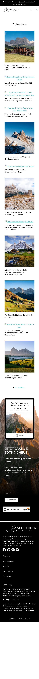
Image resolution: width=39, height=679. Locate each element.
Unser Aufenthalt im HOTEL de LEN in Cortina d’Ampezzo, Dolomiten (19, 99)
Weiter (21, 387)
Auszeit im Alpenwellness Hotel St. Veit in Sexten (18, 84)
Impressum (7, 576)
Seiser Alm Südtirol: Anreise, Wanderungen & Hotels (16, 376)
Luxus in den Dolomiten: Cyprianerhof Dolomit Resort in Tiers (17, 67)
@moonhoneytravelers (26, 2)
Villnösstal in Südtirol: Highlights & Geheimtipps (18, 316)
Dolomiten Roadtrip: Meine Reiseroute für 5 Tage (16, 171)
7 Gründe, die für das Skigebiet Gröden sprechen (17, 158)
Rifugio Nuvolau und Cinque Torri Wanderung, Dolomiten (18, 213)
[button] (30, 10)
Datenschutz (8, 571)
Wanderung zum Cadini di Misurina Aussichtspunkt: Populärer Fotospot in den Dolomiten (19, 227)
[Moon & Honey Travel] (10, 9)
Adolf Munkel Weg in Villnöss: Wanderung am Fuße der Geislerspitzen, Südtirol (16, 272)
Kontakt (6, 566)
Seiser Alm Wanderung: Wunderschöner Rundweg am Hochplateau (16, 332)
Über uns (6, 556)
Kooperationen (9, 561)
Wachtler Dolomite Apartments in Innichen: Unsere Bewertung (18, 115)
